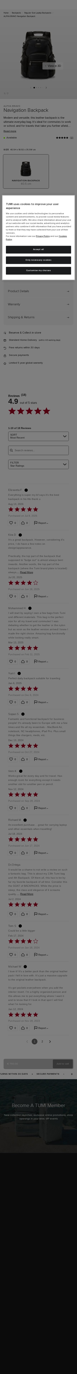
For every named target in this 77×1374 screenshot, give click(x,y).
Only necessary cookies (38, 260)
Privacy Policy (43, 236)
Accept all (38, 249)
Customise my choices (38, 271)
